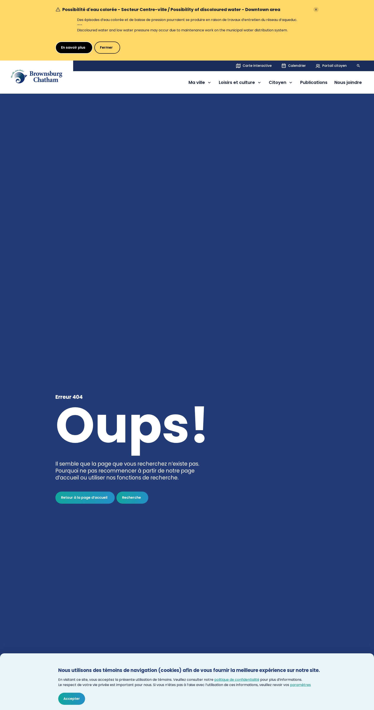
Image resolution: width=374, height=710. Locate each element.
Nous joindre (348, 83)
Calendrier (297, 65)
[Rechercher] (358, 65)
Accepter (71, 698)
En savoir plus (73, 47)
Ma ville (200, 83)
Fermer (106, 47)
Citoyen (281, 83)
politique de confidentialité (236, 679)
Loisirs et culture (237, 83)
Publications (313, 83)
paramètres (300, 684)
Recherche (131, 497)
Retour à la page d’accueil (84, 497)
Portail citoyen (334, 65)
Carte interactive (257, 65)
